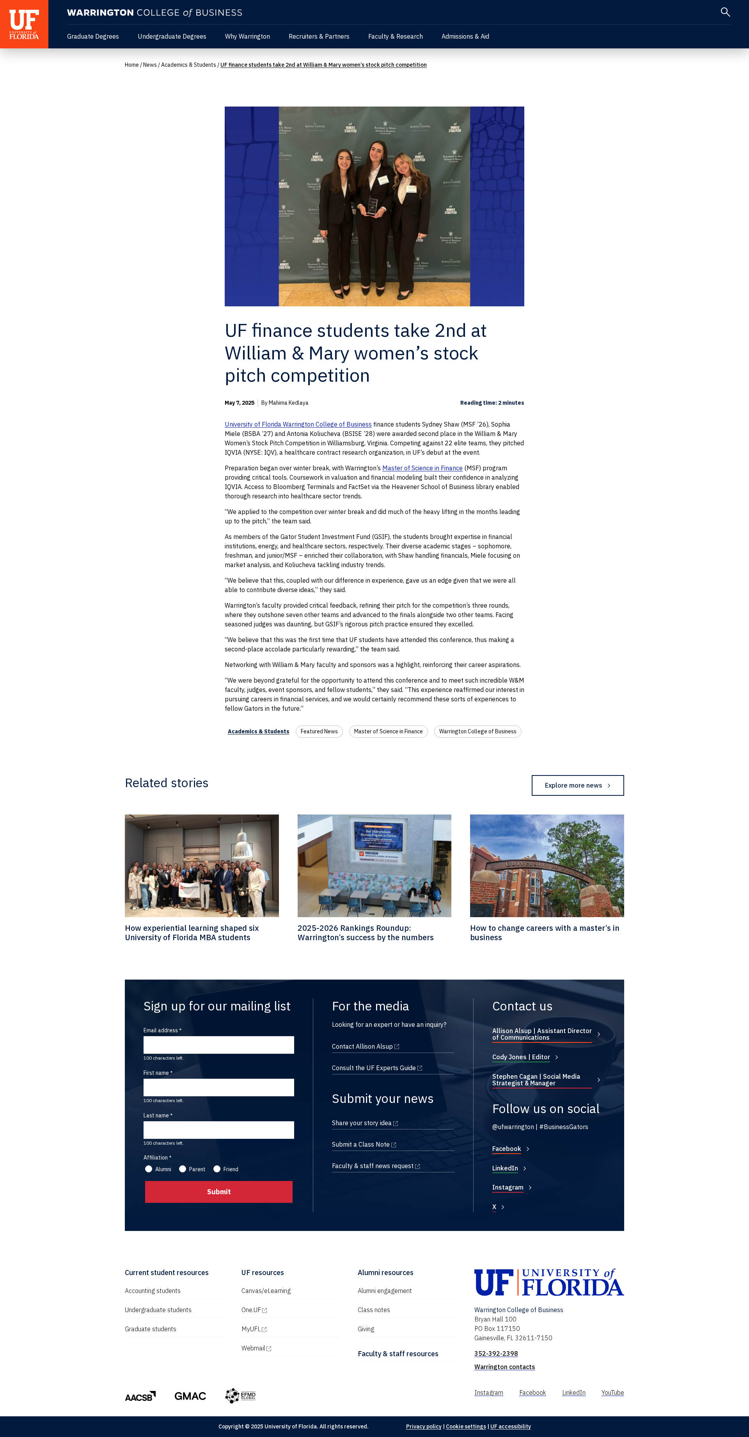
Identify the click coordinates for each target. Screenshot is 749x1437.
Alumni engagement (385, 1291)
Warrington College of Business (477, 731)
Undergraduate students (158, 1310)
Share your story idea (393, 1123)
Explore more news (573, 785)
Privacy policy (424, 1426)
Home (132, 64)
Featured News (319, 731)
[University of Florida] (24, 24)
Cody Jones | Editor (521, 1057)
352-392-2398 (496, 1353)
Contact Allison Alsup (393, 1046)
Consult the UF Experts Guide (393, 1068)
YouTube (613, 1392)
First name (156, 1072)
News (150, 64)
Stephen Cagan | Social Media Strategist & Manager (536, 1079)
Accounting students (153, 1291)
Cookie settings (466, 1426)
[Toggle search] (725, 12)
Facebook (506, 1148)
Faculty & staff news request (393, 1166)
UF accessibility (510, 1426)
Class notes (374, 1310)
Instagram (508, 1187)
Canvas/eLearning (266, 1291)
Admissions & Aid (465, 36)
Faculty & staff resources (398, 1353)
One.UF (284, 1310)
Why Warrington (247, 36)
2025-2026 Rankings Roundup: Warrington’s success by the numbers (366, 933)
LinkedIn (505, 1168)
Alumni (163, 1169)
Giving (366, 1329)
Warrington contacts (504, 1367)
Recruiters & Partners (319, 36)
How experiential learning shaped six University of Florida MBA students (192, 933)
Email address (161, 1030)
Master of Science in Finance (388, 731)
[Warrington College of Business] (154, 13)
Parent (197, 1169)
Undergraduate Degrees (172, 36)
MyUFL (284, 1329)
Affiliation (156, 1157)
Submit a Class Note (393, 1144)
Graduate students (150, 1329)
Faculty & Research (395, 36)
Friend (231, 1169)
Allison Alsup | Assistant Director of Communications (542, 1034)
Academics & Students (188, 64)
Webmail (286, 1348)
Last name (156, 1115)
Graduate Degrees (93, 36)
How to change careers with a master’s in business (544, 933)
